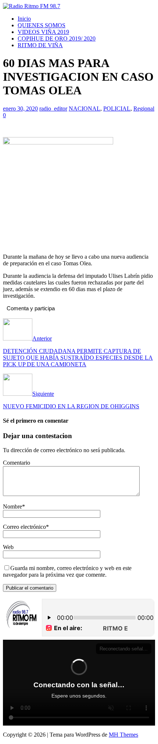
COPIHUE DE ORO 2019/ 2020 (57, 38)
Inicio (24, 18)
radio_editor (53, 108)
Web (8, 547)
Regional (143, 108)
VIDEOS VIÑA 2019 (43, 32)
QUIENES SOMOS (41, 25)
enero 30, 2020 (20, 108)
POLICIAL (116, 108)
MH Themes (123, 734)
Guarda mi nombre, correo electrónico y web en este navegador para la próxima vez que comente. (67, 571)
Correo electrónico (24, 527)
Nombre (12, 506)
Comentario (16, 463)
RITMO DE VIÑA (40, 45)
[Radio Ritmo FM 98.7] (31, 6)
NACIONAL (84, 108)
